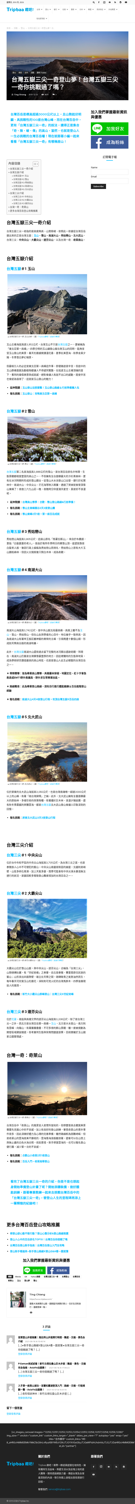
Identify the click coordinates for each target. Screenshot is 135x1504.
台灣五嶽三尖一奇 (32, 125)
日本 (81, 9)
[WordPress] (120, 2)
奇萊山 (11, 1280)
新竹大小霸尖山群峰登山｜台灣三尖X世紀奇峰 (48, 994)
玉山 (36, 235)
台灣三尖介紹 (17, 193)
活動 (16, 28)
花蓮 (14, 1019)
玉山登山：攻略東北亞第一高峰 (39, 393)
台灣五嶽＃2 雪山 (21, 179)
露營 (72, 9)
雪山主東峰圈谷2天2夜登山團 (38, 508)
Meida (18, 1276)
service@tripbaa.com (59, 1489)
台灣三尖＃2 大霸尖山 (23, 200)
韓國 (89, 9)
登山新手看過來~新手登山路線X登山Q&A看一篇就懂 (39, 1251)
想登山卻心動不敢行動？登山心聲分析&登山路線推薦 (39, 1233)
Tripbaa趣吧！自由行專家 (48, 336)
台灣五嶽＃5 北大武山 (23, 189)
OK (26, 1276)
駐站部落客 (41, 19)
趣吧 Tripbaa (41, 72)
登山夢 (27, 1280)
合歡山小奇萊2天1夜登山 (36, 1155)
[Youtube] (125, 2)
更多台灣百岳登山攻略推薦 (24, 210)
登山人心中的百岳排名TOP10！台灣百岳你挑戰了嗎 (39, 1239)
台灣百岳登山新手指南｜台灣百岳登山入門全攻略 (37, 1245)
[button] (93, 2)
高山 (45, 131)
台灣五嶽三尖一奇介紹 (21, 168)
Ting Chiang (20, 94)
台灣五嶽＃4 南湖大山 (23, 186)
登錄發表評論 (25, 1353)
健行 (55, 9)
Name (94, 167)
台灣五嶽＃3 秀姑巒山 (23, 182)
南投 (20, 72)
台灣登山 (65, 1276)
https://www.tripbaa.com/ (40, 1299)
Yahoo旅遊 (35, 1276)
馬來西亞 (100, 9)
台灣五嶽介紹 (17, 172)
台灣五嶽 (14, 269)
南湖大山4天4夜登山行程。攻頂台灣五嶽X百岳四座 (50, 699)
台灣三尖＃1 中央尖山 (22, 196)
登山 (47, 9)
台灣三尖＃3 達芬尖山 (23, 203)
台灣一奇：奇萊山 (19, 207)
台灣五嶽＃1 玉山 (20, 176)
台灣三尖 (14, 855)
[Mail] (109, 2)
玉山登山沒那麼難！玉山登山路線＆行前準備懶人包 (50, 387)
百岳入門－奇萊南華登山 (36, 1161)
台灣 (38, 9)
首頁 (9, 28)
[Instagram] (104, 2)
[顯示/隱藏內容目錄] (34, 164)
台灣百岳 (76, 1276)
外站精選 (111, 9)
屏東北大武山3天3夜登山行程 (38, 817)
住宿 (64, 9)
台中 (26, 72)
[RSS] (115, 2)
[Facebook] (98, 2)
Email (94, 176)
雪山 (35, 1280)
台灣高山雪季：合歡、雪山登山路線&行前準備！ (49, 502)
